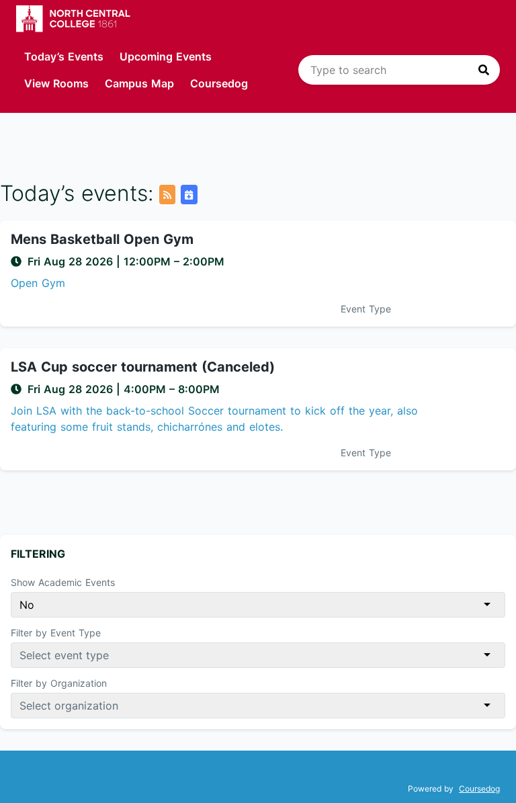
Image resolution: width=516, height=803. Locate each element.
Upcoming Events (166, 56)
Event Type (366, 308)
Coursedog (219, 83)
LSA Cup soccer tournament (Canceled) (143, 367)
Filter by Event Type (56, 632)
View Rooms (56, 83)
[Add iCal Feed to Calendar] (189, 194)
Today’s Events (63, 56)
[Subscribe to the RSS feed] (167, 194)
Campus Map (139, 83)
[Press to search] (483, 70)
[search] (399, 70)
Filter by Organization (59, 683)
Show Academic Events (63, 582)
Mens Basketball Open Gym (102, 239)
